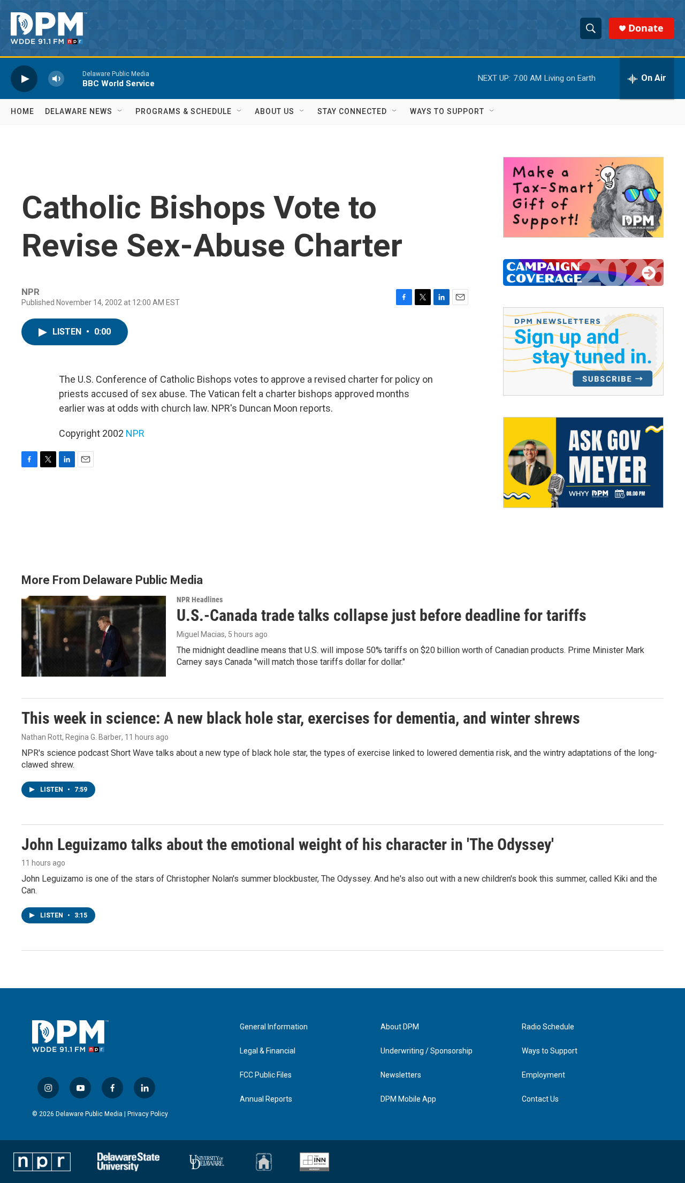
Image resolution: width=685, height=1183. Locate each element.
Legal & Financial (267, 1051)
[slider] (73, 78)
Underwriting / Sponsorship (426, 1051)
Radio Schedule (548, 1027)
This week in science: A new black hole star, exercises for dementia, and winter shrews (300, 718)
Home (22, 111)
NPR (135, 433)
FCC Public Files (266, 1075)
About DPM (399, 1027)
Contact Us (540, 1099)
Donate (646, 28)
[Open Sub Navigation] (120, 111)
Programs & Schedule (183, 111)
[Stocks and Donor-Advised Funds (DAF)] (583, 197)
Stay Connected (352, 111)
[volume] (56, 78)
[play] (24, 78)
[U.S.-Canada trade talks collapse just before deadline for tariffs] (93, 636)
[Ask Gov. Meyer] (583, 462)
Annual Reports (266, 1099)
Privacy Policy (147, 1114)
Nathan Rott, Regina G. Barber (71, 737)
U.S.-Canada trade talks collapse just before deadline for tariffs (382, 615)
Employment (543, 1075)
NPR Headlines (200, 599)
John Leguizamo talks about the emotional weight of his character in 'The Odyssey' (287, 844)
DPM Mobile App (408, 1099)
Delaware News (78, 111)
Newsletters (400, 1075)
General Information (274, 1027)
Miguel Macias (201, 634)
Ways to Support (447, 111)
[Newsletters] (583, 351)
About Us (274, 111)
